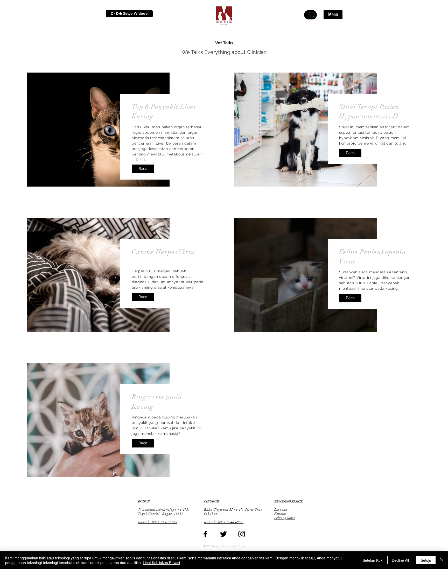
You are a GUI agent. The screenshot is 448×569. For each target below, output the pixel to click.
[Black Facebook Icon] (205, 534)
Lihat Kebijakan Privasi (161, 562)
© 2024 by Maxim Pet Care (224, 546)
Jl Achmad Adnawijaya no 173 (163, 510)
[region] (310, 14)
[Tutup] (442, 560)
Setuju (426, 560)
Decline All (400, 560)
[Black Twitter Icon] (223, 534)
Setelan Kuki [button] (373, 560)
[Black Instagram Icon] (241, 534)
